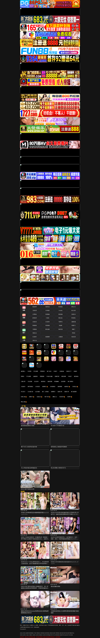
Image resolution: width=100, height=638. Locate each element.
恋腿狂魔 (73, 321)
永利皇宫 (37, 386)
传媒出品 (34, 333)
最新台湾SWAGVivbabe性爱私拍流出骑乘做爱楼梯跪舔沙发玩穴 (35, 612)
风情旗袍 (34, 325)
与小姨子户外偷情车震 (57, 425)
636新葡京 (52, 386)
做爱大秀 (60, 391)
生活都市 (34, 336)
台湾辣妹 (34, 314)
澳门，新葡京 (45, 391)
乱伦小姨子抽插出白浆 (27, 489)
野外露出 (73, 318)
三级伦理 (34, 310)
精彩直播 (63, 376)
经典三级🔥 (24, 396)
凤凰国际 (42, 376)
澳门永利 (49, 371)
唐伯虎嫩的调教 (55, 586)
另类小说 (34, 340)
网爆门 (73, 329)
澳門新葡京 (30, 386)
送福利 (75, 371)
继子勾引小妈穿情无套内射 (29, 447)
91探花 (47, 318)
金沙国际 (37, 391)
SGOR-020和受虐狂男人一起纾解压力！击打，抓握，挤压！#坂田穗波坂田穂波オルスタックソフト (65, 538)
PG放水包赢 (49, 376)
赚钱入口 (55, 396)
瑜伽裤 (60, 325)
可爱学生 (61, 321)
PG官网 (29, 371)
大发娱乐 (23, 386)
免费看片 (53, 391)
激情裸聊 (60, 386)
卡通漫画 (34, 329)
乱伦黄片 (36, 381)
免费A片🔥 (31, 396)
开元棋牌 (36, 371)
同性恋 (73, 333)
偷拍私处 (43, 381)
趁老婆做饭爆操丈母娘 (27, 425)
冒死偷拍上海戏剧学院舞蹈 (59, 447)
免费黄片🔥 (67, 386)
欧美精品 (61, 306)
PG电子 (55, 371)
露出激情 (47, 329)
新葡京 (22, 376)
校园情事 (47, 336)
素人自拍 (73, 310)
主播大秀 (23, 381)
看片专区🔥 (47, 396)
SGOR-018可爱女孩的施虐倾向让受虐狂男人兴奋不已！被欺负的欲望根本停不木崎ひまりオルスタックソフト (65, 514)
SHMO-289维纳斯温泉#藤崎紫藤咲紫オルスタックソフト (35, 513)
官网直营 (42, 371)
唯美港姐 (61, 314)
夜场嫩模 (56, 381)
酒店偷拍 (76, 376)
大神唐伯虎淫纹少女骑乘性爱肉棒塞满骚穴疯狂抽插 (65, 612)
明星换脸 (47, 325)
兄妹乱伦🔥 (39, 396)
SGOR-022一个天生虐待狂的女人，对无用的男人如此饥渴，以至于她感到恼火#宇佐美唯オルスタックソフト (35, 563)
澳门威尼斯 (74, 391)
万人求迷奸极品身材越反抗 (29, 468)
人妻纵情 (61, 336)
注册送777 (68, 371)
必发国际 (63, 381)
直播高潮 (57, 376)
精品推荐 (34, 306)
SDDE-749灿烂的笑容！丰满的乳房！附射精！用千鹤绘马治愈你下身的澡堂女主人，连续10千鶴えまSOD (35, 538)
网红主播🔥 (24, 401)
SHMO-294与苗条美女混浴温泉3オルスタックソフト (64, 562)
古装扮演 (34, 321)
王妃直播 (30, 381)
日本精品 (47, 310)
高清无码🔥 (62, 396)
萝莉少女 (73, 306)
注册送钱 (62, 371)
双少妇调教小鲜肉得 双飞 (58, 468)
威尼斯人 (23, 371)
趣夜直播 (50, 381)
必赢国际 (35, 376)
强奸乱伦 (47, 306)
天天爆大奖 (30, 391)
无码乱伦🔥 (75, 386)
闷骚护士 (73, 325)
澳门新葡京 (70, 381)
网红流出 (61, 318)
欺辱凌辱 (34, 318)
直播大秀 (66, 391)
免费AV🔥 (69, 396)
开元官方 (23, 391)
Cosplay (60, 310)
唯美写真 (61, 329)
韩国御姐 (47, 314)
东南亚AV (73, 314)
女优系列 (47, 321)
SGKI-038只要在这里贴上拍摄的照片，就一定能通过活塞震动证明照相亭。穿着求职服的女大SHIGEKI (35, 588)
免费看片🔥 (45, 386)
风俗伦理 (73, 336)
